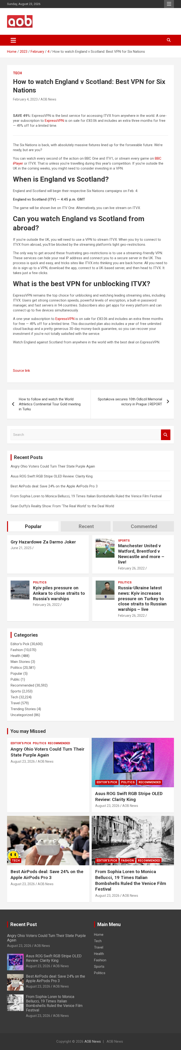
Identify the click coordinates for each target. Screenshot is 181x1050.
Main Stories (20, 662)
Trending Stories (23, 709)
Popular (16, 673)
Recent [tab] (86, 526)
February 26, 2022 (131, 568)
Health (16, 656)
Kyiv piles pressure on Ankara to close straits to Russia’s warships (59, 593)
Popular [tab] (33, 526)
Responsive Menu (169, 4)
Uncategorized (22, 715)
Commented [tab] (144, 526)
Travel (15, 703)
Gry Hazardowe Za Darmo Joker (43, 542)
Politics (39, 582)
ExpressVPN (54, 120)
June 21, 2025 (21, 548)
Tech (17, 73)
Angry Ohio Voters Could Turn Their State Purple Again (53, 466)
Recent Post (23, 924)
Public (15, 679)
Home (98, 934)
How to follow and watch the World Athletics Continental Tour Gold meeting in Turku (50, 404)
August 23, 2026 (23, 761)
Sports (124, 540)
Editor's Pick (20, 644)
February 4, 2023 (25, 99)
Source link (21, 370)
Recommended (22, 685)
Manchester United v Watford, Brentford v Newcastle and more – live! (141, 553)
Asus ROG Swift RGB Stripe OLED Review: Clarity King (52, 476)
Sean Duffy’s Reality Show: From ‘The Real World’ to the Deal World (62, 506)
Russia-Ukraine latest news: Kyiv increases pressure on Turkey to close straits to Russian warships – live (142, 598)
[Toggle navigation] (13, 40)
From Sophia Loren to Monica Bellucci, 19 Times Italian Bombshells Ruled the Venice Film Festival (86, 496)
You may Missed (28, 731)
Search (165, 434)
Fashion (17, 650)
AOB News (48, 99)
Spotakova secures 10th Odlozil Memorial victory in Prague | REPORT (130, 401)
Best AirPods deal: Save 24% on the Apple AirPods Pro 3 (54, 486)
